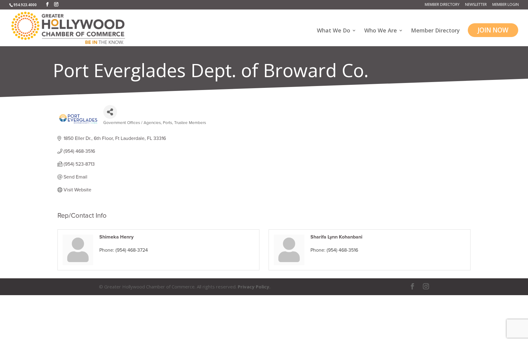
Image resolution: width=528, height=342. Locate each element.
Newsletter (476, 5)
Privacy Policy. (254, 287)
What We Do (333, 31)
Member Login (505, 5)
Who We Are (380, 31)
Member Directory (442, 5)
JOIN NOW (493, 30)
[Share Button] (110, 112)
